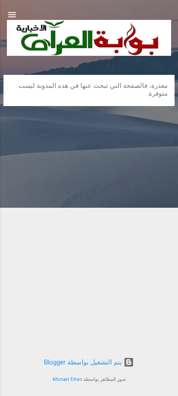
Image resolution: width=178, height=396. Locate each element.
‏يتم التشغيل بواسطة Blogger (84, 362)
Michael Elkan (67, 379)
